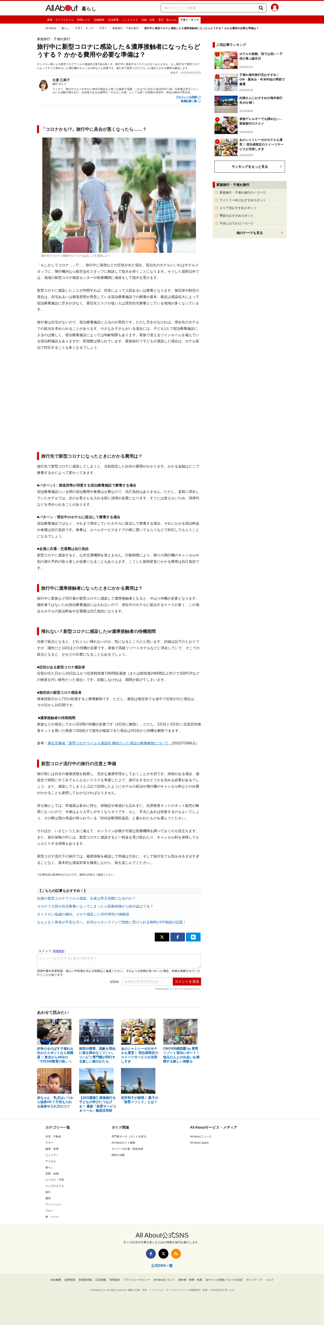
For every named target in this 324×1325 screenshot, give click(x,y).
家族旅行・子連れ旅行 (125, 28)
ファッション (53, 1204)
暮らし (89, 8)
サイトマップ (254, 1279)
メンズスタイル (54, 1185)
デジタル (50, 1161)
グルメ (49, 1210)
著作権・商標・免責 (190, 1279)
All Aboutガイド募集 (123, 1142)
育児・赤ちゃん (167, 19)
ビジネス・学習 (54, 1179)
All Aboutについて (164, 1279)
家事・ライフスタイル (60, 19)
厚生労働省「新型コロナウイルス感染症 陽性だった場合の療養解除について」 (110, 743)
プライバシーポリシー (137, 1279)
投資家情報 (85, 1279)
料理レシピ (83, 19)
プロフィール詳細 (186, 97)
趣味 (48, 1198)
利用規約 (115, 1279)
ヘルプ (270, 1279)
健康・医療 (52, 1148)
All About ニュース (201, 1136)
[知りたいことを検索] (261, 8)
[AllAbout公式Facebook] (151, 1254)
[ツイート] (162, 937)
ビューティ (52, 1155)
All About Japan (199, 1142)
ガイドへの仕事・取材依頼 (127, 1148)
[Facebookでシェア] (177, 937)
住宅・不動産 (53, 1136)
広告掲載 (100, 1279)
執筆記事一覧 (189, 100)
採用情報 (70, 1279)
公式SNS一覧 (162, 1265)
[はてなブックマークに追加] (193, 937)
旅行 (48, 1192)
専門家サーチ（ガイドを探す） (130, 1136)
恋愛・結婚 (52, 1173)
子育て (103, 28)
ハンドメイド (130, 19)
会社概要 (55, 1279)
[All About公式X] (163, 1254)
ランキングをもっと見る (250, 166)
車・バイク (52, 1216)
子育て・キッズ (189, 19)
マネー (49, 1142)
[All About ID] (275, 8)
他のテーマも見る (249, 233)
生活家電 (113, 19)
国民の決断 (118, 1155)
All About (50, 28)
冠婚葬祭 (99, 19)
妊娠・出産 (148, 19)
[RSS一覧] (176, 1254)
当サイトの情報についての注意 (224, 1279)
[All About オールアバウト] (61, 9)
